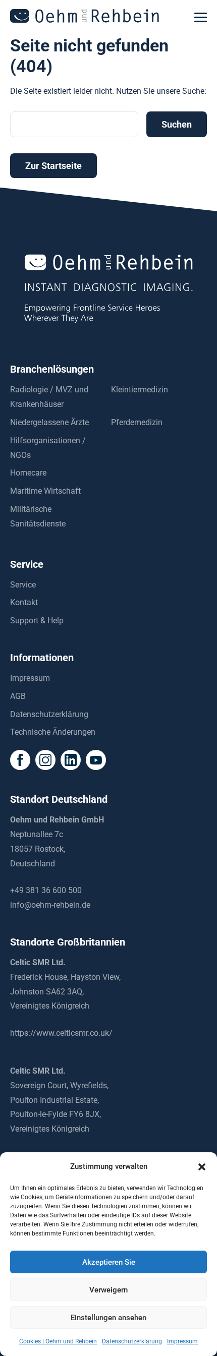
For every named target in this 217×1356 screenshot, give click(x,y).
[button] (202, 1167)
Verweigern (108, 1289)
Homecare (28, 473)
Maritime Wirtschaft (45, 491)
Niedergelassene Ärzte (49, 422)
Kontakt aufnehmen (108, 1345)
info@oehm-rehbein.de (50, 905)
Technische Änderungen (52, 732)
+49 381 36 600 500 (46, 890)
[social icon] (20, 760)
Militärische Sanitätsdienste (38, 516)
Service (23, 584)
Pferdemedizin (136, 422)
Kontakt (24, 602)
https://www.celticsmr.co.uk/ (61, 1033)
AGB (18, 696)
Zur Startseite (53, 165)
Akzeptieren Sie (108, 1262)
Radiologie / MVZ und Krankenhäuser (49, 397)
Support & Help (37, 620)
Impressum (30, 678)
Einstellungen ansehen (108, 1317)
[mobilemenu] (200, 18)
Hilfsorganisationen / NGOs (48, 448)
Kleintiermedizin (139, 389)
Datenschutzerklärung (49, 714)
